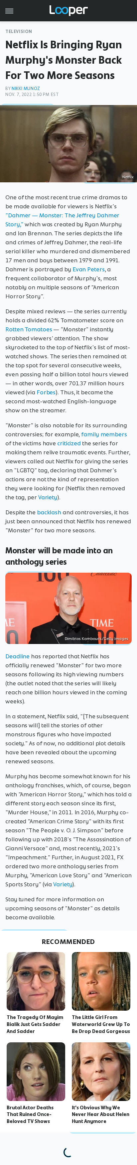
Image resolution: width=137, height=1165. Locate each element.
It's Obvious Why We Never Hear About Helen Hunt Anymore (100, 1114)
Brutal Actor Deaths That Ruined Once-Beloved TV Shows (30, 1114)
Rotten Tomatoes (28, 329)
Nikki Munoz (26, 88)
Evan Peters (88, 269)
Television (18, 31)
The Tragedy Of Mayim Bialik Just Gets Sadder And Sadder (35, 1024)
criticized (69, 443)
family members (104, 434)
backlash (49, 512)
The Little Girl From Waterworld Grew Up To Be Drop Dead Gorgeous (101, 1024)
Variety (47, 497)
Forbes (46, 392)
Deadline (17, 656)
